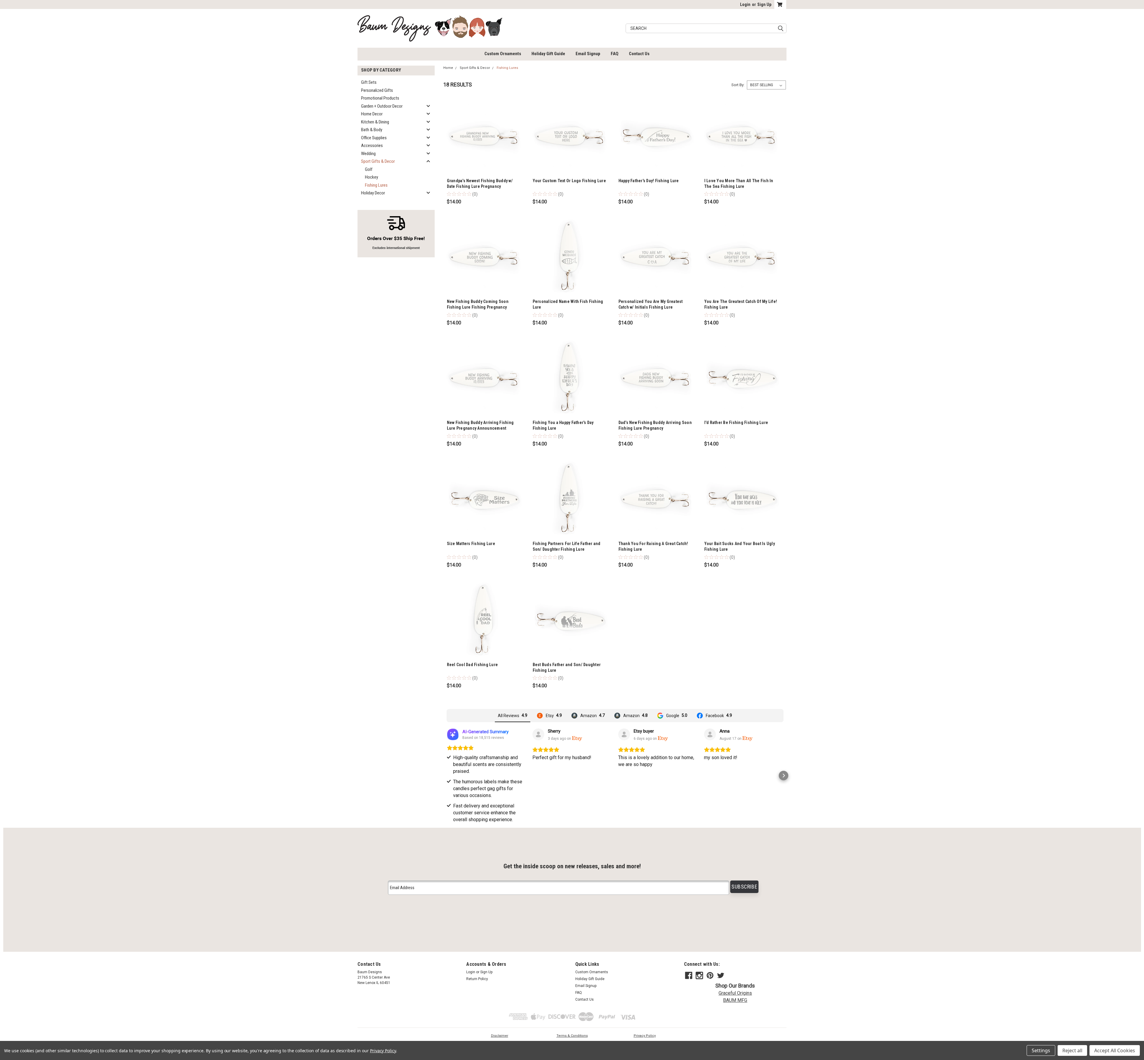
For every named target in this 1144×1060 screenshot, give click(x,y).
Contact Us (639, 53)
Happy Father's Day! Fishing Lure (648, 180)
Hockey (371, 177)
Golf (368, 169)
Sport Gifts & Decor (378, 161)
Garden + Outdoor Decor (381, 106)
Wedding (368, 153)
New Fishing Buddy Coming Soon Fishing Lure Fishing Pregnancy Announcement (478, 307)
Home (448, 68)
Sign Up (764, 4)
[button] (446, 775)
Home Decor (372, 114)
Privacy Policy (645, 1036)
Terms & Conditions (572, 1036)
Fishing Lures (376, 185)
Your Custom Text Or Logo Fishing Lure (569, 180)
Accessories (372, 145)
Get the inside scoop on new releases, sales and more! (572, 866)
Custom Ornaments (502, 53)
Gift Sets (369, 82)
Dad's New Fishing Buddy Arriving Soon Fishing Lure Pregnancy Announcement (655, 428)
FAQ (614, 53)
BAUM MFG (735, 1000)
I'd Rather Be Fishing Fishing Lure (736, 422)
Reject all (1072, 1050)
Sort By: (737, 85)
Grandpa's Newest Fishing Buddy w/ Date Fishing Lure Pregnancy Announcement (480, 186)
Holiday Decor (373, 193)
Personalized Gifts (377, 90)
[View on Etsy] (538, 734)
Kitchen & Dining (375, 122)
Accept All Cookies (1114, 1050)
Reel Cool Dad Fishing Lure (472, 664)
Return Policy (477, 979)
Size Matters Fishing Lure (471, 543)
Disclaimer (499, 1036)
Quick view (484, 172)
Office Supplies (374, 137)
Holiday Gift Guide (548, 53)
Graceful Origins (735, 993)
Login (745, 4)
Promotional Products (380, 98)
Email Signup (588, 53)
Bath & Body (371, 129)
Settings (1041, 1050)
